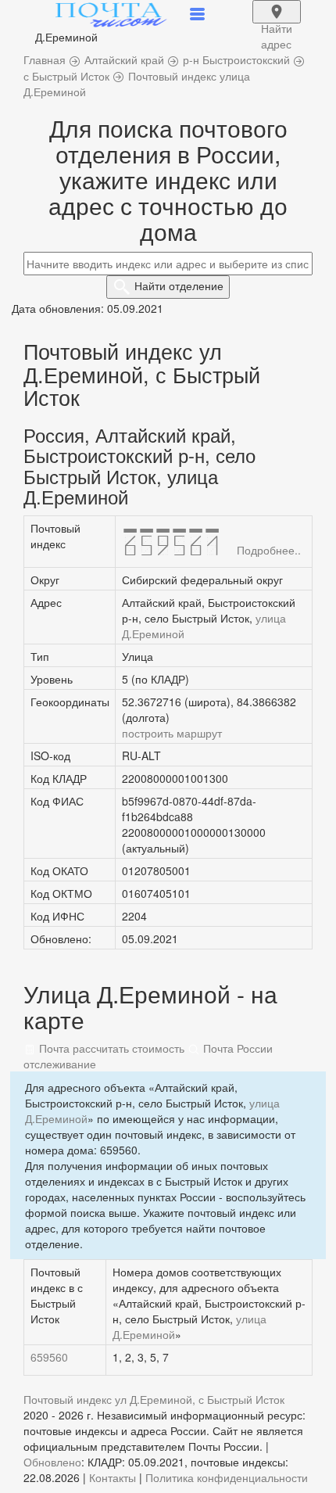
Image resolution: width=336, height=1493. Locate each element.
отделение (178, 285)
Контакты (112, 1477)
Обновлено (52, 1462)
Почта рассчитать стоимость (110, 1048)
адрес (276, 21)
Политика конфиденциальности (226, 1477)
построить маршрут (172, 733)
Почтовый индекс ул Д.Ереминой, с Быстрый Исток (153, 1399)
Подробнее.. (269, 550)
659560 (49, 1357)
